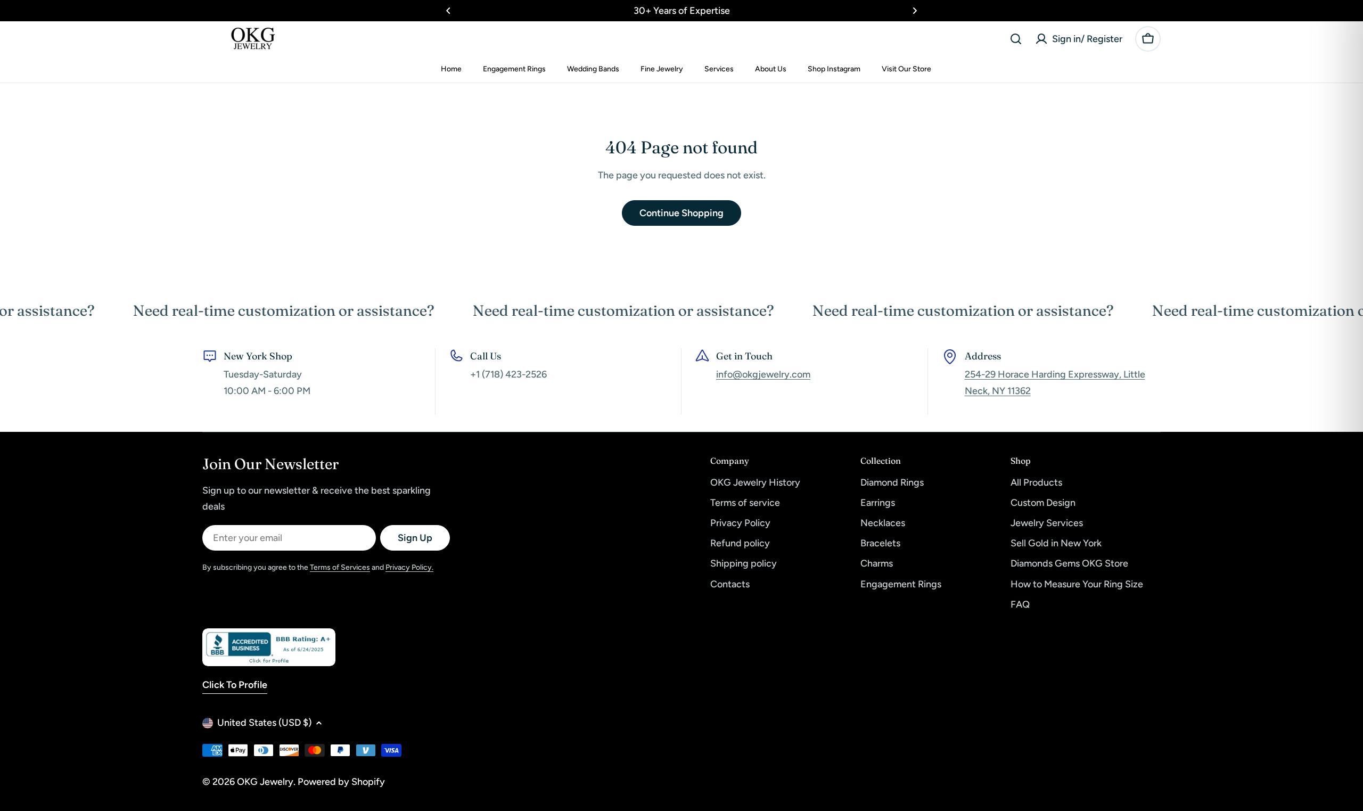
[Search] (1015, 38)
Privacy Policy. (409, 567)
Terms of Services (340, 567)
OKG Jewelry (265, 782)
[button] (448, 10)
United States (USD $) (264, 722)
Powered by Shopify (341, 782)
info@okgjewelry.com (763, 374)
